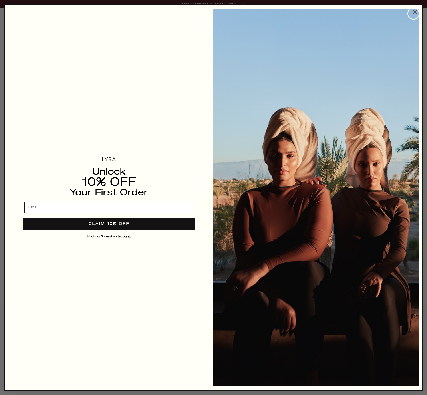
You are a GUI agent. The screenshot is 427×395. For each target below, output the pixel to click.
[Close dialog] (413, 13)
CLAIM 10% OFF (109, 224)
